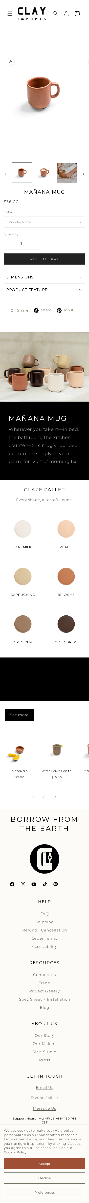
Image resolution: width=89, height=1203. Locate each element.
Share (46, 310)
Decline (44, 1178)
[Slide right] (83, 173)
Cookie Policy (15, 1152)
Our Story (44, 1035)
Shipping (44, 922)
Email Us (44, 1087)
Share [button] (22, 310)
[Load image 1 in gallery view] (22, 173)
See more (19, 714)
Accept (44, 1164)
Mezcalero (19, 771)
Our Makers (45, 1043)
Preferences (45, 1192)
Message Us (44, 1108)
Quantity (11, 234)
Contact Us (44, 974)
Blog (44, 1007)
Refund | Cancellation (44, 930)
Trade (44, 983)
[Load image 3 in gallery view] (67, 173)
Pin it (69, 310)
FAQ (44, 913)
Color (8, 212)
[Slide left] (5, 173)
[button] (9, 13)
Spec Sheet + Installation (44, 999)
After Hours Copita (57, 771)
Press (44, 1060)
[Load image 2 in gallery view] (44, 173)
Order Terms (44, 938)
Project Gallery (44, 991)
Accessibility (44, 946)
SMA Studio (44, 1051)
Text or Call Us (45, 1097)
